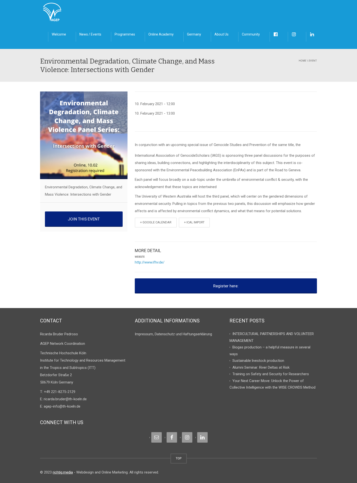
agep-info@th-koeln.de (62, 406)
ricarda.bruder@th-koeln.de (65, 399)
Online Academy (161, 34)
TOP (178, 458)
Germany (194, 34)
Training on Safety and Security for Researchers (270, 374)
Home (302, 60)
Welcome (59, 34)
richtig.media (63, 472)
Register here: (225, 285)
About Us (221, 34)
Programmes (125, 34)
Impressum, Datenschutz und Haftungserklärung (173, 334)
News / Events (90, 34)
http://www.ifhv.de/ (149, 262)
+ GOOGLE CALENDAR (155, 222)
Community (251, 34)
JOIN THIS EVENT (84, 219)
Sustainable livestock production (258, 360)
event (313, 60)
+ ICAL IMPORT (194, 222)
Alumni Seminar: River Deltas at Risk (260, 367)
